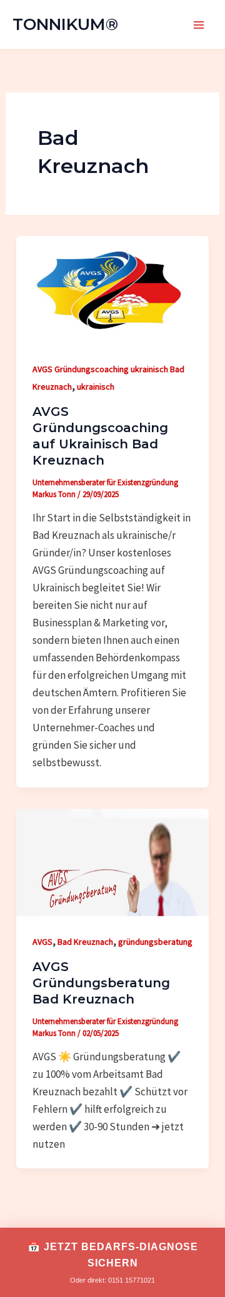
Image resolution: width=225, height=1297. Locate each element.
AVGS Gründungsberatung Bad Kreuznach (101, 983)
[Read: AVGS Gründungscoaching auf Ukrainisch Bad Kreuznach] (112, 288)
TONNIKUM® (65, 24)
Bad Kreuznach (85, 941)
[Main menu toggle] (198, 25)
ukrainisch (95, 386)
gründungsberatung (155, 941)
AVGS (42, 941)
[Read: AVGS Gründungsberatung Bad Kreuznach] (112, 861)
